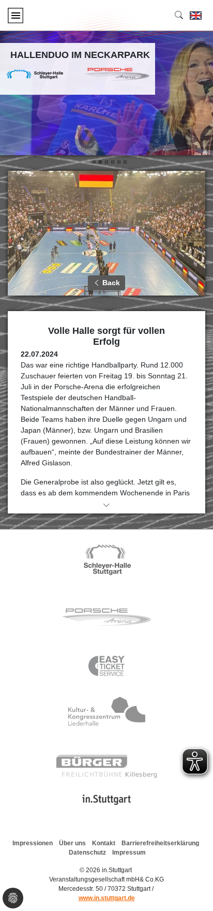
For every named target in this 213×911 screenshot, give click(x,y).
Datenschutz (87, 852)
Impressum (129, 852)
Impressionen (32, 843)
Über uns (72, 843)
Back (110, 282)
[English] (196, 15)
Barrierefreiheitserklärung (160, 843)
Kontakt (103, 843)
